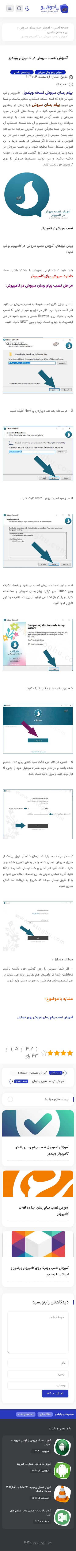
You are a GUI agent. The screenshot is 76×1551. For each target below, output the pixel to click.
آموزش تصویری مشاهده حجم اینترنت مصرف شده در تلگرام (30, 1073)
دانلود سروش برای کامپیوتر (52, 276)
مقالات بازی (45, 1414)
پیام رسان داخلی (57, 32)
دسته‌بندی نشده (25, 1414)
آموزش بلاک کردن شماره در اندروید (34, 1464)
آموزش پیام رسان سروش (34, 28)
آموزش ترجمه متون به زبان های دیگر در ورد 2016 (48, 1081)
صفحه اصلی (61, 28)
